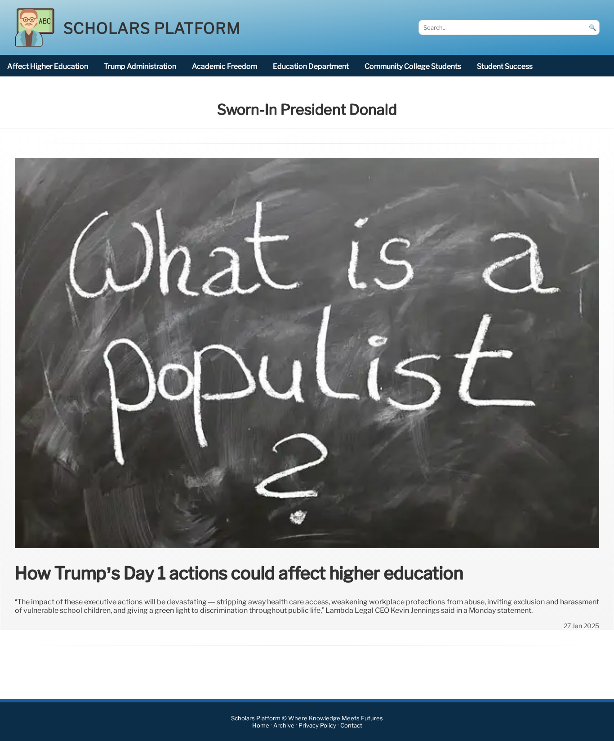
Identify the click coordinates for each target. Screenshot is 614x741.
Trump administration (140, 66)
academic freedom (224, 66)
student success (505, 66)
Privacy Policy (317, 725)
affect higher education (47, 66)
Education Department (311, 66)
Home (260, 725)
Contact (351, 725)
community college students (413, 66)
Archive (283, 725)
